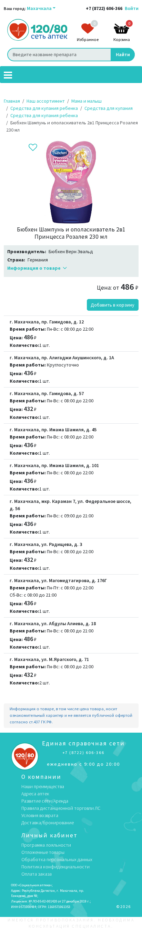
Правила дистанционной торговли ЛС (60, 808)
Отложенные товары (42, 852)
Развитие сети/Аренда (44, 801)
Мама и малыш (86, 101)
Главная (12, 101)
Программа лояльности (46, 845)
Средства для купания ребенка (44, 108)
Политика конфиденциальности (55, 867)
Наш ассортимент (46, 101)
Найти (123, 54)
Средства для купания (108, 108)
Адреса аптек (35, 794)
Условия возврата (39, 815)
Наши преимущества (42, 786)
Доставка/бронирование (47, 822)
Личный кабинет (49, 835)
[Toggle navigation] (8, 75)
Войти (132, 8)
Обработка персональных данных (56, 859)
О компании (41, 777)
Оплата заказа (36, 874)
